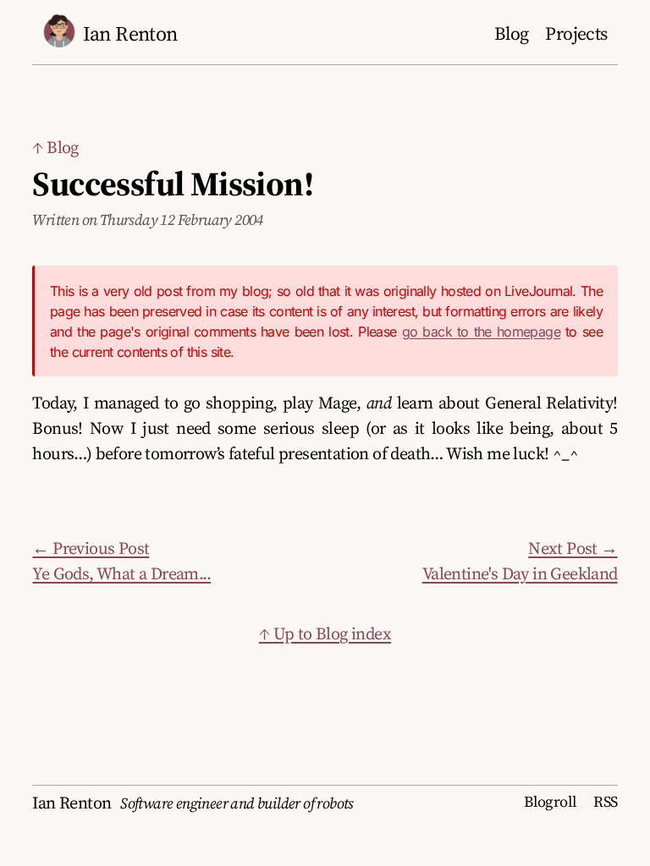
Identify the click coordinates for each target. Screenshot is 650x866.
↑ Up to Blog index (325, 633)
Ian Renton (130, 33)
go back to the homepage (481, 331)
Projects (576, 33)
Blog (511, 33)
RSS (605, 801)
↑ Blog (55, 147)
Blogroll (550, 801)
